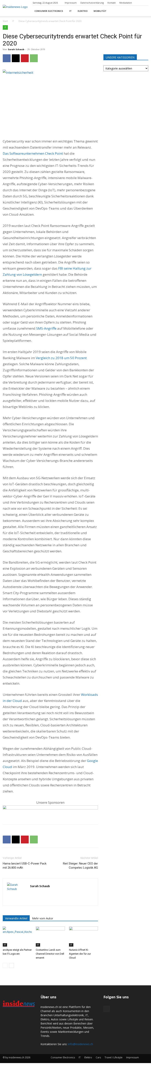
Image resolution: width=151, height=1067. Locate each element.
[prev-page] (5, 965)
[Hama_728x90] (50, 811)
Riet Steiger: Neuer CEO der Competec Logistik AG (80, 865)
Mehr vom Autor (42, 918)
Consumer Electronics (48, 10)
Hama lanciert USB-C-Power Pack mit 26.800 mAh (24, 865)
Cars (98, 1057)
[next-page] (11, 965)
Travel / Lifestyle (113, 1057)
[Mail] (145, 3)
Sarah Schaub (16, 49)
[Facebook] (7, 58)
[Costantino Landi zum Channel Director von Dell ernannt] (50, 936)
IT (70, 10)
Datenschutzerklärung (92, 2)
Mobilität (100, 10)
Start (5, 21)
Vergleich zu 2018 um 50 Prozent (61, 358)
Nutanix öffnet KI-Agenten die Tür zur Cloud (80, 953)
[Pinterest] (25, 58)
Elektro (82, 10)
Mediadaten (125, 2)
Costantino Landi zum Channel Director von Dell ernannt (50, 953)
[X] (16, 58)
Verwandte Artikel (16, 918)
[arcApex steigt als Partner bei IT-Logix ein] (17, 936)
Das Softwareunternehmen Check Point (33, 153)
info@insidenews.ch (80, 1044)
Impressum (71, 2)
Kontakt (112, 2)
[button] (143, 11)
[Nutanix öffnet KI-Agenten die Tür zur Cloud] (83, 936)
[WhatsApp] (34, 58)
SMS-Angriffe (46, 328)
